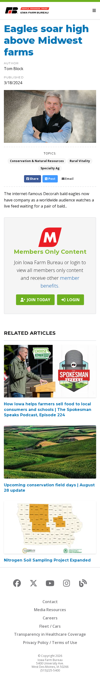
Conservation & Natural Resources (37, 161)
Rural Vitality (80, 161)
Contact (50, 601)
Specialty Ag (50, 168)
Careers (50, 618)
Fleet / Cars (50, 626)
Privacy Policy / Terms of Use (50, 642)
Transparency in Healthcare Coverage (50, 634)
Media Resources (50, 609)
